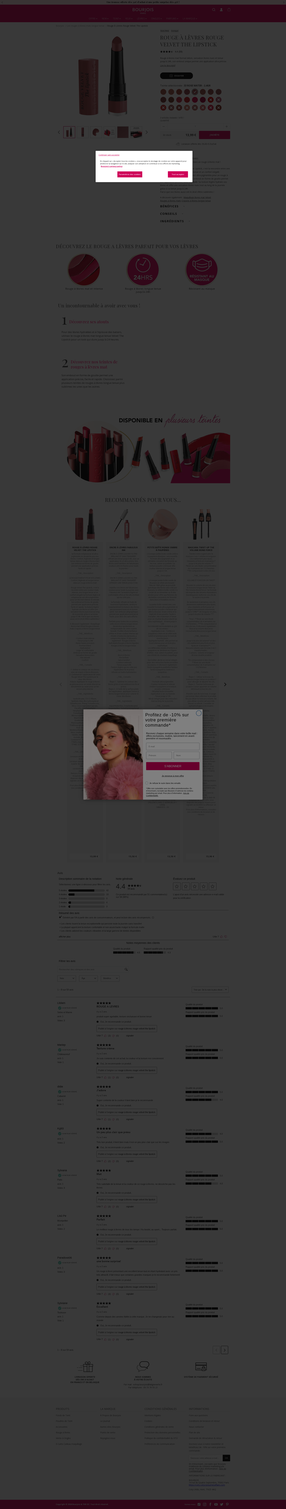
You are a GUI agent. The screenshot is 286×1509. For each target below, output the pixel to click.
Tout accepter (178, 174)
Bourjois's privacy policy (111, 166)
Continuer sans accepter (109, 155)
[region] (144, 166)
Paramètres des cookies (130, 174)
